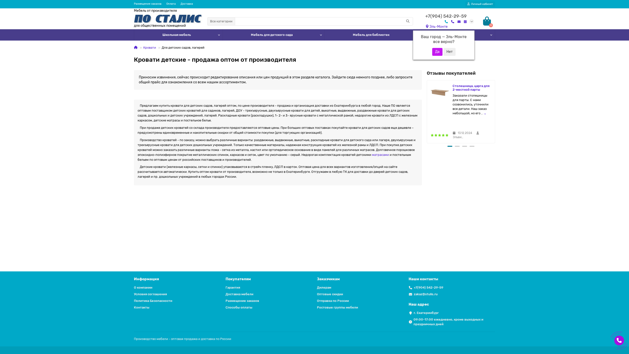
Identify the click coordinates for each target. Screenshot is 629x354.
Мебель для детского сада (272, 35)
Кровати (149, 47)
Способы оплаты (239, 307)
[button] (449, 146)
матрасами (380, 155)
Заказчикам (328, 279)
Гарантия (233, 287)
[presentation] (427, 111)
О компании (143, 287)
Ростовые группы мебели (337, 307)
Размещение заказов (147, 3)
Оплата (171, 3)
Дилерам (324, 287)
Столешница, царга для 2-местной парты (471, 87)
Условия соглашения (150, 294)
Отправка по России (333, 301)
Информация (146, 279)
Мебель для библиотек (371, 35)
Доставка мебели (239, 294)
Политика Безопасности (153, 301)
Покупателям (238, 279)
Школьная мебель (176, 35)
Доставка (187, 3)
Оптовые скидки (330, 294)
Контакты (141, 307)
